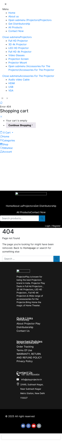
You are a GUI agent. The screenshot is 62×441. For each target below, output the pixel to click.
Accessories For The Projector (37, 69)
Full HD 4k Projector (19, 51)
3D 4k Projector (17, 44)
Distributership (25, 327)
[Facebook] (23, 426)
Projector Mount (17, 62)
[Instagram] (28, 426)
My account (23, 342)
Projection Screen (18, 58)
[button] (6, 132)
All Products (15, 27)
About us (13, 16)
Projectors (45, 20)
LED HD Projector (18, 47)
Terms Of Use (24, 350)
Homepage (29, 247)
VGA (10, 90)
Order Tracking (25, 346)
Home (11, 12)
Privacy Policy (25, 361)
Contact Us (23, 330)
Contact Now (16, 30)
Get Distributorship (19, 23)
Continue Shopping (19, 125)
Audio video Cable (18, 79)
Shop (26, 319)
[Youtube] (33, 426)
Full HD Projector (18, 40)
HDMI (11, 83)
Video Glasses (16, 55)
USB (10, 86)
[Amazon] (39, 426)
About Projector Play (28, 323)
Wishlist (34, 342)
